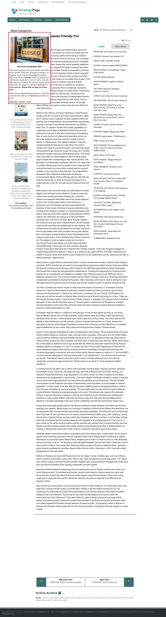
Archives (127, 40)
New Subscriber (57, 2)
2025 (51, 597)
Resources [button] (61, 19)
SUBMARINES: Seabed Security (107, 238)
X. (12, 98)
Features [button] (24, 19)
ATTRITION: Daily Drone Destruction (108, 216)
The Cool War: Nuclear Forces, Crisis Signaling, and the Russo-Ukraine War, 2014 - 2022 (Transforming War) (21, 123)
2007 (49, 600)
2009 (39, 600)
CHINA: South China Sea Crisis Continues (110, 96)
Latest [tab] (101, 46)
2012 (121, 597)
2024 (57, 597)
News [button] (12, 19)
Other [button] (47, 19)
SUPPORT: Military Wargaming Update (109, 131)
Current (45, 597)
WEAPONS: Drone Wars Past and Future (110, 51)
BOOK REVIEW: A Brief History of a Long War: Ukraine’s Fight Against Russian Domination (110, 224)
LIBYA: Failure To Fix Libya (104, 155)
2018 (89, 597)
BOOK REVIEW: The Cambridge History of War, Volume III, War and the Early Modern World (110, 148)
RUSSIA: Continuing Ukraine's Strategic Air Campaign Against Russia (109, 196)
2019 (83, 597)
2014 (110, 597)
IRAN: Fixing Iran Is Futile (104, 140)
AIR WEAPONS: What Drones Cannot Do (110, 100)
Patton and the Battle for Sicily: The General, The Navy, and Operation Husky (21, 156)
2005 (60, 600)
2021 (73, 597)
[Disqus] (85, 544)
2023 (62, 597)
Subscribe (13, 101)
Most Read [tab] (120, 46)
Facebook (34, 95)
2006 (55, 600)
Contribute (43, 2)
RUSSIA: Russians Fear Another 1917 (109, 56)
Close (28, 101)
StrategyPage (18, 612)
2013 (115, 597)
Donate (22, 101)
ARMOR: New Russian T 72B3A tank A (109, 136)
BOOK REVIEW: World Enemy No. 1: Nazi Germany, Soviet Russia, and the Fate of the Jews (109, 107)
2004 (65, 600)
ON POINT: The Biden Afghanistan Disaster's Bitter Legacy (107, 203)
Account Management (77, 2)
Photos (37, 19)
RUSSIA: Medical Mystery (104, 77)
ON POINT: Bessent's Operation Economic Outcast (106, 89)
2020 (78, 597)
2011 (126, 597)
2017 (94, 597)
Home (14, 2)
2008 (44, 600)
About (21, 2)
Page (29, 11)
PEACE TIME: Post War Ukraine (107, 60)
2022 (67, 597)
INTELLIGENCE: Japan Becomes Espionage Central (107, 232)
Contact (31, 2)
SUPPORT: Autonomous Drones (107, 174)
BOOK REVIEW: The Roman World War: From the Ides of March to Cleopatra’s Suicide (110, 181)
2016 (99, 597)
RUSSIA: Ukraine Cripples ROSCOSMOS (110, 65)
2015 (105, 597)
